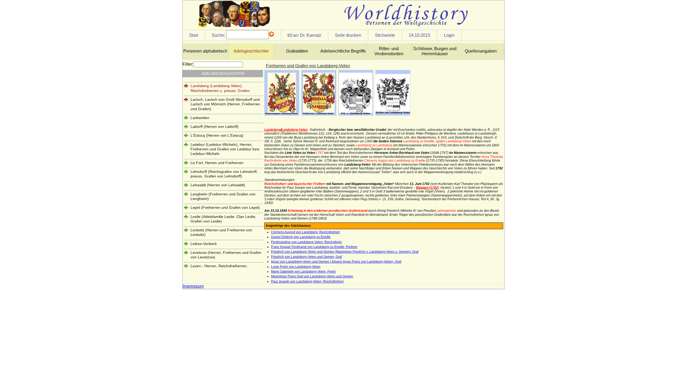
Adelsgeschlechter (251, 51)
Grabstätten (297, 51)
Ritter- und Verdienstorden (388, 51)
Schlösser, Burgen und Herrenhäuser (434, 51)
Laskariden (200, 118)
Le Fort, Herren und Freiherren (217, 163)
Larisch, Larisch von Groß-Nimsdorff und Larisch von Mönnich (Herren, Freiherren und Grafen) (225, 104)
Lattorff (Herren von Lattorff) (215, 126)
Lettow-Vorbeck (204, 244)
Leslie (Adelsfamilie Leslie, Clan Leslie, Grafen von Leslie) (223, 218)
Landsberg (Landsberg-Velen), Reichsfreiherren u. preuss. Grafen (220, 88)
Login (449, 35)
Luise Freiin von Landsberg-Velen (295, 267)
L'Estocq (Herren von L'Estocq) (217, 135)
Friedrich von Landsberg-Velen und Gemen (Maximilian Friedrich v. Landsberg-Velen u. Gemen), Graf (344, 252)
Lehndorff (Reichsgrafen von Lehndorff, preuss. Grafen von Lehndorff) (224, 173)
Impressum (193, 286)
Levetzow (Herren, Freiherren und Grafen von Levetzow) (226, 254)
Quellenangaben (481, 51)
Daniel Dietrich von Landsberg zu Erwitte (301, 237)
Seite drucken (348, 35)
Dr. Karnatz (310, 35)
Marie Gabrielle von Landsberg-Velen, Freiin (303, 271)
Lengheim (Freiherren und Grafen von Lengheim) (223, 196)
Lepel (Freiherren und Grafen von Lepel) (225, 207)
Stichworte (385, 35)
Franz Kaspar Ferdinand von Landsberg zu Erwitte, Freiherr (314, 247)
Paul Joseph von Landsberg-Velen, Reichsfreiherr (307, 281)
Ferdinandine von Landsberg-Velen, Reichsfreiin (306, 242)
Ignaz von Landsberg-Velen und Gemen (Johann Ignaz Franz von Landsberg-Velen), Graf (336, 261)
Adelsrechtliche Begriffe (343, 51)
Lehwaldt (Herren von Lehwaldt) (218, 185)
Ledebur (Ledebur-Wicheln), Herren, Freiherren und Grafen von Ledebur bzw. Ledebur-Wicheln (225, 149)
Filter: (187, 64)
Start (193, 35)
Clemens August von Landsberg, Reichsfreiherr (305, 232)
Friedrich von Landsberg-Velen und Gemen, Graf (306, 257)
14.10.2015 (419, 35)
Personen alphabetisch (205, 51)
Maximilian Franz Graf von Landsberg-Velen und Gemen (312, 276)
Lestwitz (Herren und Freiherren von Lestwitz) (221, 232)
